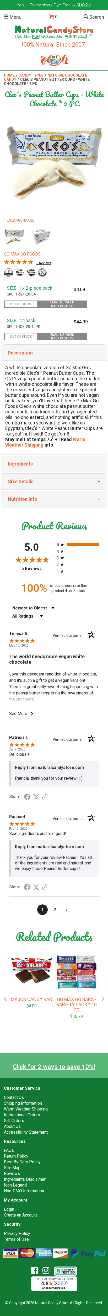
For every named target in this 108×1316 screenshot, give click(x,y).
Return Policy (16, 1156)
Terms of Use (16, 1239)
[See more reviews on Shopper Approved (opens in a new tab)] (45, 797)
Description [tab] (20, 353)
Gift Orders (14, 1120)
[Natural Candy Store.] (54, 32)
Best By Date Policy (22, 1161)
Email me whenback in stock (62, 304)
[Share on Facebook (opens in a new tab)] (27, 797)
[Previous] (5, 999)
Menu (15, 17)
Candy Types (31, 75)
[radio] (78, 544)
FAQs (9, 1150)
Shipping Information (23, 1103)
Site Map (12, 1167)
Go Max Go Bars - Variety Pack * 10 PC (77, 1005)
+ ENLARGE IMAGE (19, 220)
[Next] (103, 999)
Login (9, 1209)
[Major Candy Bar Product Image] (31, 971)
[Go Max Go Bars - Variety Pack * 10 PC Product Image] (76, 971)
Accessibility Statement (26, 1132)
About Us (12, 1126)
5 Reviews (43, 263)
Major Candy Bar (31, 999)
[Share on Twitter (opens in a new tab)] (36, 796)
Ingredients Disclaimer (25, 1179)
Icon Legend (15, 1185)
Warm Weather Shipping (26, 1109)
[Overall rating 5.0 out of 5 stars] (18, 263)
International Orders (22, 1114)
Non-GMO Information (24, 1190)
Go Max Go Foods (22, 254)
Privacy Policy (17, 1233)
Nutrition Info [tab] (22, 499)
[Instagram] (47, 1271)
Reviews (12, 1173)
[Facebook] (36, 1271)
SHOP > (84, 5)
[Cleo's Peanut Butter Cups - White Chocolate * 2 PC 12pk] (40, 237)
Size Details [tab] (21, 481)
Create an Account (20, 1215)
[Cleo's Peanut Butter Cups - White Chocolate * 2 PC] (14, 237)
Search (96, 17)
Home (9, 75)
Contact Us (14, 1097)
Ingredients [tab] (20, 464)
